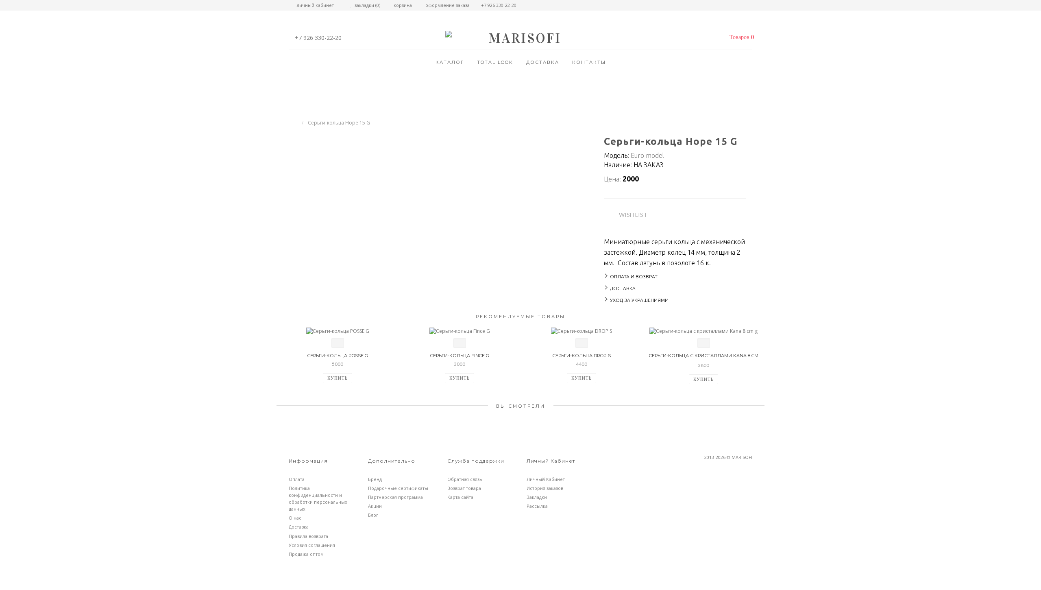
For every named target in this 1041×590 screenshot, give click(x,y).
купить (337, 377)
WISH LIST (633, 214)
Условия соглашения (312, 545)
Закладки (537, 497)
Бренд (375, 479)
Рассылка (537, 506)
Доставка (542, 62)
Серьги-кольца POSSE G (337, 355)
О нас (295, 518)
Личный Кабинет (546, 479)
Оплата (297, 479)
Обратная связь (464, 479)
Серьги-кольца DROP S (581, 355)
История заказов (545, 488)
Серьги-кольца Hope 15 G (339, 122)
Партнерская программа (395, 497)
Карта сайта (460, 497)
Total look (495, 62)
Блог (373, 515)
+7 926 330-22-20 (318, 38)
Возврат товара (464, 488)
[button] (739, 37)
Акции (375, 506)
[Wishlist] (337, 343)
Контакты (589, 62)
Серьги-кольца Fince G (459, 355)
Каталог (450, 62)
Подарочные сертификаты (398, 488)
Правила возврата (308, 536)
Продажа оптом (306, 554)
